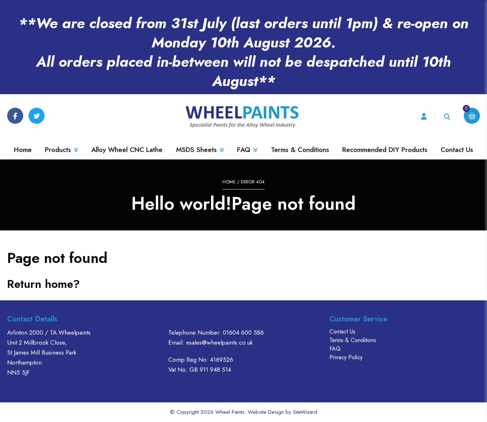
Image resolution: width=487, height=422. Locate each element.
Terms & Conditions (300, 149)
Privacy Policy (346, 357)
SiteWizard (305, 412)
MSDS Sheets (196, 149)
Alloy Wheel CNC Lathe (127, 149)
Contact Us (457, 149)
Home (23, 149)
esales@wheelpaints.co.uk (219, 342)
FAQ (243, 149)
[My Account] (423, 117)
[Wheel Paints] (243, 117)
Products (58, 149)
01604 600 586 (243, 332)
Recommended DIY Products (384, 149)
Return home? (43, 284)
